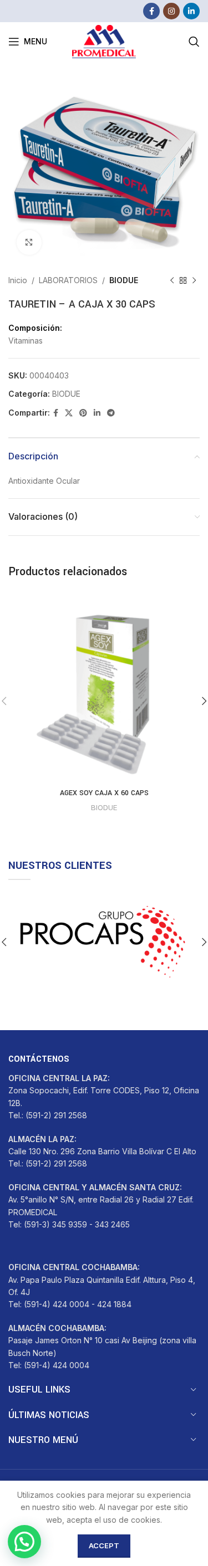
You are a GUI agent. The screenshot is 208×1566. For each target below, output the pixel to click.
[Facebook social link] (151, 11)
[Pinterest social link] (83, 413)
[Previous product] (171, 280)
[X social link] (69, 413)
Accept (104, 1545)
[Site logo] (104, 40)
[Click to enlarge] (29, 242)
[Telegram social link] (111, 413)
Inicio (17, 280)
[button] (24, 1541)
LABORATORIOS (68, 280)
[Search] (194, 41)
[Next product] (194, 280)
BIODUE (123, 280)
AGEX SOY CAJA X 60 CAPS (104, 793)
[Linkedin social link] (191, 11)
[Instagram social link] (171, 11)
